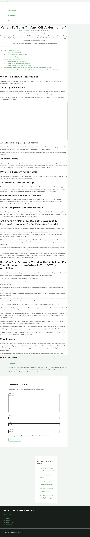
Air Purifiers (12, 10)
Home (20, 30)
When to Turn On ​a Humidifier (11, 50)
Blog (9, 20)
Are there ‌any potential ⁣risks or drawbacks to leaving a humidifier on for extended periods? (27, 67)
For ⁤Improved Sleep (12, 57)
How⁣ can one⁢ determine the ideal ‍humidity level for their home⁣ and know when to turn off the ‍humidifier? (31, 70)
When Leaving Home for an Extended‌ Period (18, 65)
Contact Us (9, 520)
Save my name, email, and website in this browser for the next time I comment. (31, 436)
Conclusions (6, 72)
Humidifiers (12, 15)
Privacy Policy (9, 522)
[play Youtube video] (34, 121)
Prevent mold (4, 293)
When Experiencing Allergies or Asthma (17, 54)
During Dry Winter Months (13, 52)
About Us (8, 518)
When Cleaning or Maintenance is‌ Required (18, 63)
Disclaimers (9, 524)
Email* (10, 422)
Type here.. (11, 393)
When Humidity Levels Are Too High (16, 61)
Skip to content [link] (4, 1)
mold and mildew (6, 189)
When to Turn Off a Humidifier (11, 59)
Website (10, 429)
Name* (10, 415)
